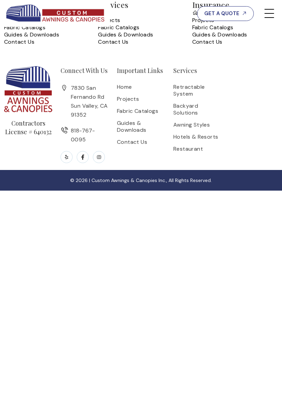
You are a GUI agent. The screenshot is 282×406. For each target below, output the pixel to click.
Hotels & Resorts (195, 136)
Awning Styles (191, 124)
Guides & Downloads (31, 34)
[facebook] (83, 157)
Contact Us (19, 41)
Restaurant (188, 148)
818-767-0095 (163, 14)
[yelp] (67, 157)
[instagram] (99, 157)
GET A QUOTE (221, 13)
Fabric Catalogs (24, 27)
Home (124, 86)
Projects (128, 99)
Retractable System (189, 90)
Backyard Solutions (185, 109)
